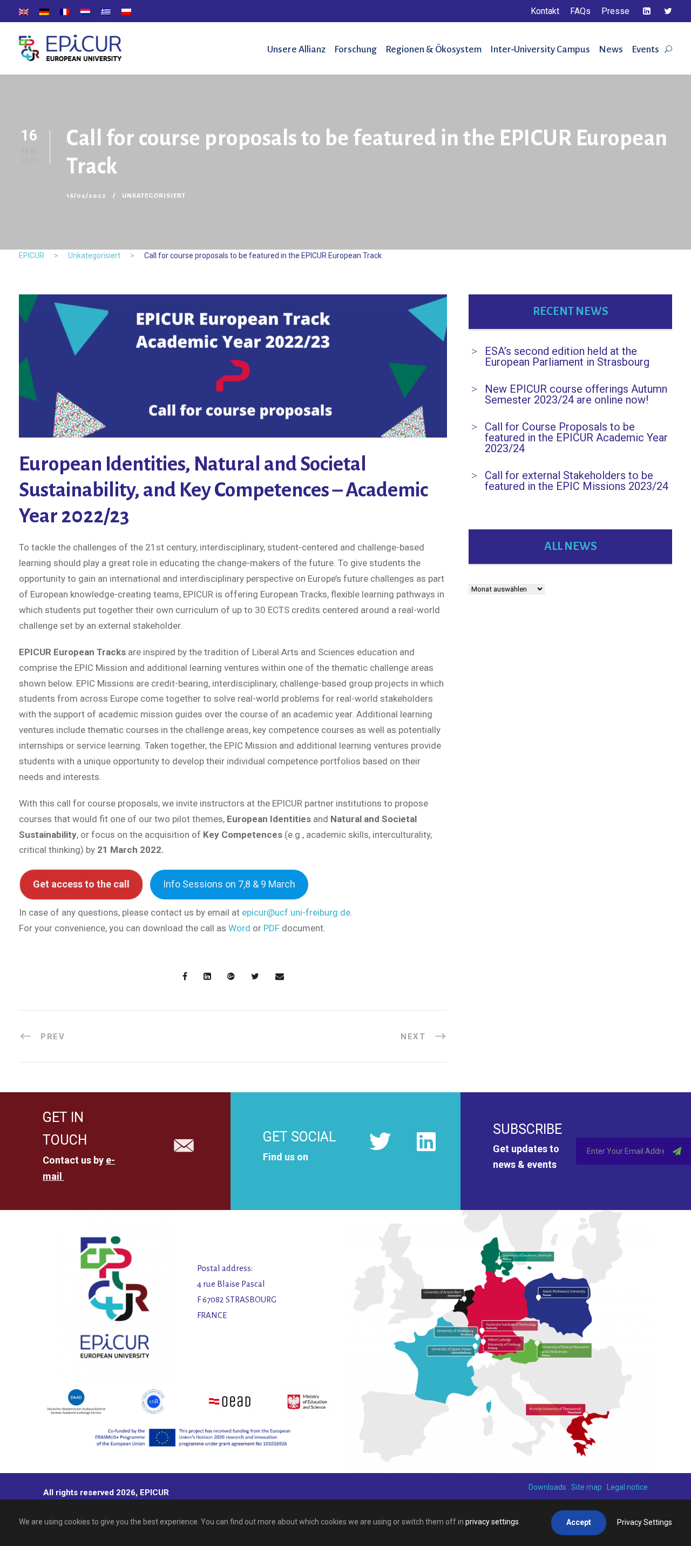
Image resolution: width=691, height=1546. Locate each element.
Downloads (547, 1487)
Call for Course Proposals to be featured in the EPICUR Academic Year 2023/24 (576, 437)
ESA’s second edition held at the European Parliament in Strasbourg (567, 356)
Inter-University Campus (540, 49)
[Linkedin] (426, 1141)
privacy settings (492, 1521)
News (611, 49)
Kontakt (545, 11)
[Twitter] (380, 1141)
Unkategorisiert (154, 195)
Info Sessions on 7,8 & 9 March (229, 884)
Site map (586, 1487)
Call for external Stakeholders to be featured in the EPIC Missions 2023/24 (576, 481)
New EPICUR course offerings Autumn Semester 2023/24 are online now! (576, 394)
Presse (615, 11)
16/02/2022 (86, 195)
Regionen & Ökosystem (433, 49)
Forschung (355, 49)
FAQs (580, 11)
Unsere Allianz (296, 49)
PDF (271, 928)
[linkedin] (647, 11)
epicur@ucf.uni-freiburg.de (296, 912)
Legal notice (627, 1487)
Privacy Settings (644, 1522)
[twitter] (668, 11)
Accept (578, 1522)
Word (239, 928)
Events (645, 49)
